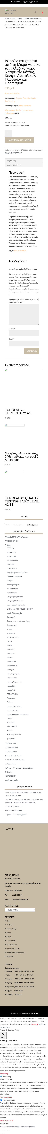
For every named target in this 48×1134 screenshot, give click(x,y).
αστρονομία (11, 552)
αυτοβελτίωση (12, 560)
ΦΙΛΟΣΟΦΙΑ (12, 726)
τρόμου (10, 718)
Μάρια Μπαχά (25, 105)
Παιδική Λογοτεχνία (14, 682)
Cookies (9, 925)
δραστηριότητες (13, 585)
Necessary (7, 1077)
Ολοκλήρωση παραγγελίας (15, 952)
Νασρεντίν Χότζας (12, 93)
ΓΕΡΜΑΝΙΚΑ (12, 568)
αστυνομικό (11, 556)
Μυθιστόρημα (10, 764)
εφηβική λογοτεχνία (14, 613)
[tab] (24, 161)
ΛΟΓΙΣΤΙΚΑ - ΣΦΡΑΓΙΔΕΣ (15, 760)
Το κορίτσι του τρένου (13, 810)
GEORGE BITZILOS (31, 1013)
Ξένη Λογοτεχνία (13, 674)
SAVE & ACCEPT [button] (6, 1121)
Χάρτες (9, 730)
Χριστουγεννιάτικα (14, 734)
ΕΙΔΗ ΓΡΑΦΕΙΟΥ (11, 748)
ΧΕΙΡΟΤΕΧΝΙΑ (10, 776)
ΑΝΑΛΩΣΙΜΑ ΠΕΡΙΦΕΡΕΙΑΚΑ (16, 537)
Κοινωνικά (11, 633)
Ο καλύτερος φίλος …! (13, 806)
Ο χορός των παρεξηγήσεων (16, 815)
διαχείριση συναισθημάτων (17, 572)
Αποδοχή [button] (34, 1024)
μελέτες (10, 657)
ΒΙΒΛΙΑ (19, 18)
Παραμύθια (11, 686)
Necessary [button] (4, 1074)
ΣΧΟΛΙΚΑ (8, 772)
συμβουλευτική (12, 710)
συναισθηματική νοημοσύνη (17, 714)
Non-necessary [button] (6, 1097)
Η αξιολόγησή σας (16, 302)
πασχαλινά (11, 690)
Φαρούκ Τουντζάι (23, 98)
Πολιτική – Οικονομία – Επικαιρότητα (19, 768)
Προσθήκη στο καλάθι (19, 140)
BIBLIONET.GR (20, 251)
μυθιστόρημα (12, 666)
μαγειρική (10, 649)
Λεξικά (9, 641)
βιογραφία (11, 564)
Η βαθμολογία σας (16, 299)
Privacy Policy (11, 929)
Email (11, 339)
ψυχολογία (11, 739)
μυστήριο (10, 670)
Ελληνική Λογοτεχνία (15, 597)
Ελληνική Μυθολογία (15, 601)
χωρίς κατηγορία (11, 780)
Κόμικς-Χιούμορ (13, 637)
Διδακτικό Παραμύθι (14, 576)
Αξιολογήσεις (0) (13, 165)
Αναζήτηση (33, 525)
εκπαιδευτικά (12, 593)
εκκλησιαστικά (12, 589)
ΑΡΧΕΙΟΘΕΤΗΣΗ (11, 541)
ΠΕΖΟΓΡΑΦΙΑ (29, 18)
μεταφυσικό (11, 662)
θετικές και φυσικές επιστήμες (18, 621)
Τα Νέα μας (10, 956)
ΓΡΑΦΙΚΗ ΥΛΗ (10, 744)
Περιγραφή (11, 161)
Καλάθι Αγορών (12, 944)
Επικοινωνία (11, 941)
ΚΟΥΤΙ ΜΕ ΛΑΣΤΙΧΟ (13, 756)
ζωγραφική (11, 617)
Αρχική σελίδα (10, 18)
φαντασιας (11, 722)
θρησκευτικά (11, 625)
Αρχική (9, 937)
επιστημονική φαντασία (16, 605)
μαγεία (9, 645)
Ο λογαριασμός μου (13, 948)
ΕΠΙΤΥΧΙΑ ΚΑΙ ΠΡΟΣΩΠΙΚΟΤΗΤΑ (20, 609)
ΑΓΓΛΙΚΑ (10, 548)
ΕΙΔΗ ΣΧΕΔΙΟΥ (11, 752)
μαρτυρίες (11, 654)
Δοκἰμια (10, 581)
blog (8, 921)
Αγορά (9, 933)
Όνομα (12, 329)
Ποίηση (10, 702)
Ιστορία (10, 629)
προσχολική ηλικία (14, 706)
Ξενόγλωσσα (12, 678)
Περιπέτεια (11, 698)
